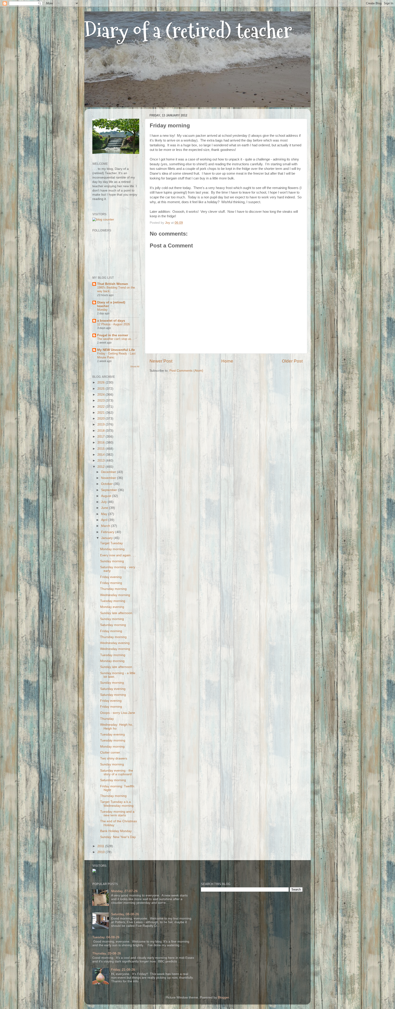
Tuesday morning (112, 601)
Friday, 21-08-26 (123, 969)
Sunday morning (112, 561)
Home (227, 361)
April (104, 520)
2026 (101, 382)
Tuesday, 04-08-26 (106, 937)
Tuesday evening (112, 734)
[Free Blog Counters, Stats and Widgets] (94, 871)
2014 (101, 454)
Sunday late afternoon (116, 667)
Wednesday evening (115, 643)
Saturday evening (112, 689)
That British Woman (112, 284)
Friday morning (111, 583)
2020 (101, 418)
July (104, 502)
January (107, 538)
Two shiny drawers (113, 758)
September (109, 490)
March (106, 526)
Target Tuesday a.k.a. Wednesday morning (116, 803)
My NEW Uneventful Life (116, 350)
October (107, 484)
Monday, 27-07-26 (124, 891)
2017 (101, 436)
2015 (101, 448)
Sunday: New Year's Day (118, 837)
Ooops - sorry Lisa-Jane (117, 713)
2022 (101, 406)
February (108, 532)
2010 (101, 852)
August (106, 496)
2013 (101, 460)
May (104, 514)
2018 (101, 430)
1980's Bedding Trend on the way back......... (116, 289)
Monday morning (112, 549)
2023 (101, 400)
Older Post (292, 361)
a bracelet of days (111, 320)
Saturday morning (113, 625)
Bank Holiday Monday (116, 831)
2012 (101, 466)
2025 (101, 388)
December (109, 472)
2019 (101, 424)
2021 (101, 412)
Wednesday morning (115, 595)
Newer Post (160, 361)
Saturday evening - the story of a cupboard (116, 772)
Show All (134, 366)
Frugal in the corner (112, 335)
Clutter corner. (110, 752)
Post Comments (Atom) (186, 370)
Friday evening (111, 577)
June (105, 508)
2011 (101, 846)
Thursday (107, 718)
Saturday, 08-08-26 (125, 914)
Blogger (223, 997)
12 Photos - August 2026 (113, 324)
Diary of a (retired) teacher (188, 30)
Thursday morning (113, 589)
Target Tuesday (111, 543)
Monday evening (112, 607)
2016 (101, 442)
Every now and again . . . (118, 555)
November (109, 478)
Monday (102, 309)
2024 (101, 394)
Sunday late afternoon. (116, 613)
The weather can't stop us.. (115, 339)
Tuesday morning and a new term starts (117, 813)
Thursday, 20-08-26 (106, 953)
